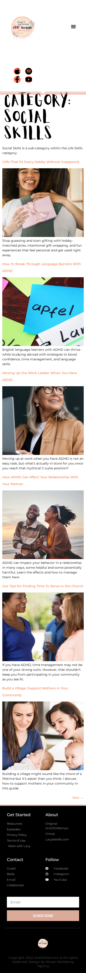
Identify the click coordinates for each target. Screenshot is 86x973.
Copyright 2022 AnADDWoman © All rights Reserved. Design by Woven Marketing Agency (43, 962)
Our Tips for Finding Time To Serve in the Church (42, 586)
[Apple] (17, 71)
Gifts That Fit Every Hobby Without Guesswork (40, 162)
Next (78, 798)
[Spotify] (28, 71)
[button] (73, 26)
